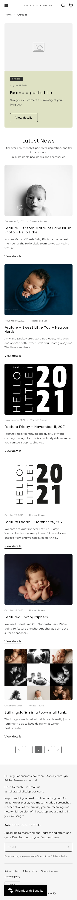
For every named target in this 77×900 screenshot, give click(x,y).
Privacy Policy (60, 856)
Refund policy (11, 871)
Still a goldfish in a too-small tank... (36, 712)
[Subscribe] (68, 846)
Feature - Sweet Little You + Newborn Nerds (37, 329)
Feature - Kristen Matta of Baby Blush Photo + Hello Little (38, 230)
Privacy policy (30, 871)
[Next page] (58, 749)
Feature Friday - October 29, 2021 (34, 522)
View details (12, 256)
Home (8, 14)
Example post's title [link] (31, 92)
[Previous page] (19, 749)
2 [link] (38, 749)
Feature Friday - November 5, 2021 (35, 427)
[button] (6, 5)
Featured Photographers (26, 617)
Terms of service (49, 871)
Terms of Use (44, 856)
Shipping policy (12, 876)
